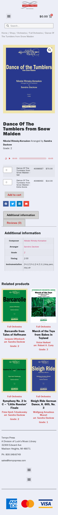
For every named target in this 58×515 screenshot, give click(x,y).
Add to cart (14, 195)
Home (4, 32)
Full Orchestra (36, 32)
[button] (8, 16)
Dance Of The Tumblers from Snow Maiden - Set (23, 171)
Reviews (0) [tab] (14, 223)
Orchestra (22, 32)
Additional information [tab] (21, 215)
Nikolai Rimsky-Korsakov (35, 240)
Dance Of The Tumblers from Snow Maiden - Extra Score (23, 183)
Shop (12, 32)
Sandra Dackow (31, 246)
